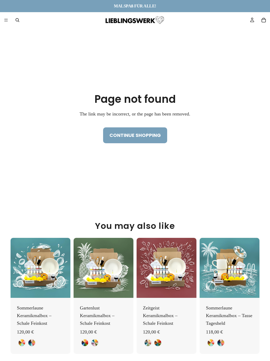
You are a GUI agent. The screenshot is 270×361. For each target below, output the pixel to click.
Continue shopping (135, 135)
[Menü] (6, 20)
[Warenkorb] (263, 20)
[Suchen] (17, 20)
